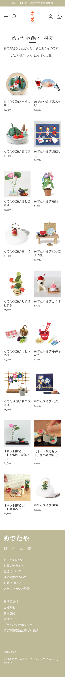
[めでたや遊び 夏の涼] (17, 134)
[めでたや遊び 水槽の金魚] (17, 84)
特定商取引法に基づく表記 (21, 630)
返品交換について (15, 577)
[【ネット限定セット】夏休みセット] (17, 487)
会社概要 (9, 607)
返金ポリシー (12, 619)
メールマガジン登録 (17, 588)
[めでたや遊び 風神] (47, 487)
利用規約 (9, 613)
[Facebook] (5, 548)
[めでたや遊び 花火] (47, 383)
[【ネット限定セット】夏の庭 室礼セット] (47, 433)
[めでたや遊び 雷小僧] (17, 234)
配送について (12, 571)
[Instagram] (13, 548)
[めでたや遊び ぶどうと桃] (17, 334)
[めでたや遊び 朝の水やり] (17, 383)
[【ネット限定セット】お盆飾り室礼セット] (17, 433)
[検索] (14, 17)
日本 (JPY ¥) (10, 652)
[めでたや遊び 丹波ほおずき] (17, 284)
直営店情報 (11, 601)
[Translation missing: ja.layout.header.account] (51, 17)
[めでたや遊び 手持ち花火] (47, 334)
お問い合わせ (12, 582)
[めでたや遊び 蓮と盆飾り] (17, 184)
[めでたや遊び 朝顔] (47, 184)
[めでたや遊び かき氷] (47, 284)
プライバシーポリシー (18, 624)
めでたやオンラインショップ (28, 659)
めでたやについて (15, 559)
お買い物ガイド (14, 565)
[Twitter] (21, 548)
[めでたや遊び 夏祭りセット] (47, 134)
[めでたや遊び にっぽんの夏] (47, 234)
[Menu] (6, 17)
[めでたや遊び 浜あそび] (47, 84)
